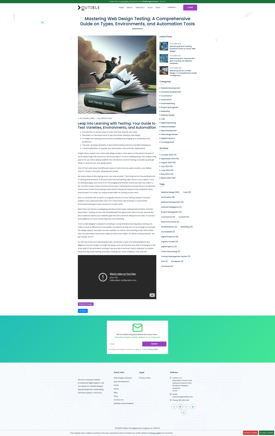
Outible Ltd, (177, 378)
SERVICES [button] (140, 7)
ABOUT (130, 7)
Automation (166, 99)
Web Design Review (169, 134)
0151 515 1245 (184, 400)
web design (125, 1)
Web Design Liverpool (123, 378)
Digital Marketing (168, 123)
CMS (163, 119)
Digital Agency (169, 246)
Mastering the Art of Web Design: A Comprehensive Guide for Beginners (183, 73)
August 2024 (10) (168, 162)
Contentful (167, 266)
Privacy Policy (153, 349)
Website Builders (168, 126)
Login (190, 7)
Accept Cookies (266, 432)
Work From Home (170, 222)
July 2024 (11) (167, 166)
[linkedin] (192, 406)
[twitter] (186, 406)
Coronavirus (166, 96)
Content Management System (175, 256)
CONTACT (172, 7)
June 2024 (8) (167, 170)
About (116, 389)
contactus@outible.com (182, 397)
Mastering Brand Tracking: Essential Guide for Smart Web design (182, 48)
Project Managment (169, 107)
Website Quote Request (124, 403)
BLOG (150, 7)
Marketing (165, 111)
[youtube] (183, 412)
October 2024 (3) (168, 155)
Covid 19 (184, 217)
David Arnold (106, 118)
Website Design (85, 304)
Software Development (171, 92)
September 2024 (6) (170, 158)
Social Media (168, 232)
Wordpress (177, 261)
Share (83, 311)
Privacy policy (155, 433)
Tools (187, 192)
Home (116, 385)
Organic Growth (169, 241)
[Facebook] (174, 406)
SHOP (158, 7)
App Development (169, 130)
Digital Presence (168, 138)
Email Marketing (168, 103)
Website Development (170, 88)
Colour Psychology (170, 251)
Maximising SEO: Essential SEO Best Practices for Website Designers (182, 60)
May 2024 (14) (167, 174)
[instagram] (180, 406)
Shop (116, 396)
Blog (115, 392)
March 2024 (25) (168, 178)
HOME (121, 7)
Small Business (169, 227)
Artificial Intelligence (171, 207)
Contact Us (118, 400)
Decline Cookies (250, 432)
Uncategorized (167, 142)
